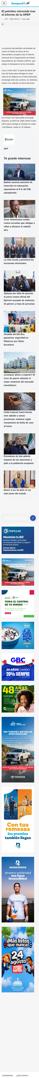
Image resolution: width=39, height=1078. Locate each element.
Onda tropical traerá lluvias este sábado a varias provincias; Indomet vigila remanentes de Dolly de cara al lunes (18, 419)
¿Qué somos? (22, 1075)
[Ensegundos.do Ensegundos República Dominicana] (20, 3)
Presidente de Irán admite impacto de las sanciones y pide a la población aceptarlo (19, 459)
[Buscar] (33, 518)
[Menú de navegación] (4, 3)
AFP (6, 19)
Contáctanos (7, 1075)
